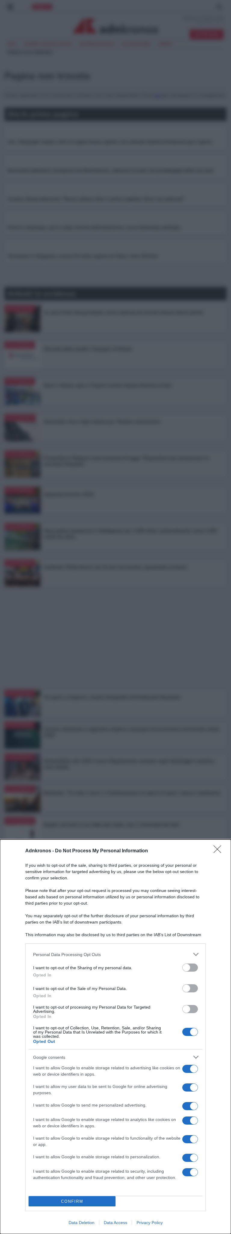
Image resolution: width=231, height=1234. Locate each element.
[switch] (190, 968)
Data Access (115, 1222)
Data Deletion (81, 1222)
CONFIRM (72, 1201)
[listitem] (115, 954)
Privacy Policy (150, 1222)
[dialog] (115, 1036)
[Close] (219, 851)
